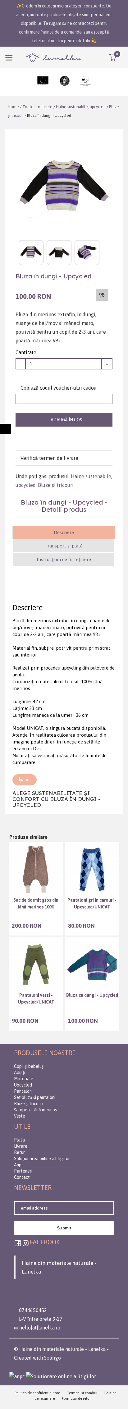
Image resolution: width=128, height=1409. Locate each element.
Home (13, 106)
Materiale (23, 1078)
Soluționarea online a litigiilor (42, 1158)
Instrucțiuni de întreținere (64, 559)
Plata (19, 1139)
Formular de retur (76, 1398)
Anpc (19, 1164)
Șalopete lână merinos (35, 1109)
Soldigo (52, 1358)
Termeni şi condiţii (82, 1393)
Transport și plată (64, 545)
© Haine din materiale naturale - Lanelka (60, 1349)
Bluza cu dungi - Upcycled (92, 995)
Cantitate (26, 352)
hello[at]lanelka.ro (39, 1327)
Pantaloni (23, 1091)
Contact (22, 1177)
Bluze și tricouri (56, 485)
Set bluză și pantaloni (34, 1097)
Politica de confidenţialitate (37, 1393)
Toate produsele (37, 106)
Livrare (20, 1146)
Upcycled (23, 1084)
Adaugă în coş (66, 419)
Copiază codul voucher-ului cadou (58, 388)
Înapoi (24, 779)
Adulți (19, 1072)
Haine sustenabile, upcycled (81, 106)
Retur (19, 1152)
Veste (19, 1116)
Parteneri (23, 1171)
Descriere (64, 532)
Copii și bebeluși (29, 1066)
